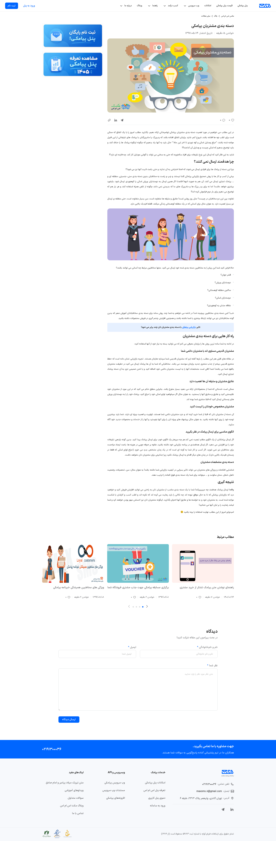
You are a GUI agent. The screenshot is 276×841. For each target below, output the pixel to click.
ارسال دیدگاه (69, 719)
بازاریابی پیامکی (189, 327)
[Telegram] (223, 809)
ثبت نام (11, 6)
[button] (109, 120)
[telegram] (122, 120)
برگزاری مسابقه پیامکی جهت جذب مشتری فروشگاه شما (138, 587)
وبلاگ (139, 5)
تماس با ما (78, 813)
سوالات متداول (76, 798)
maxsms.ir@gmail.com (209, 791)
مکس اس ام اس (227, 16)
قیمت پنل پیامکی (224, 5)
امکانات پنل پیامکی (155, 783)
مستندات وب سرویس (113, 790)
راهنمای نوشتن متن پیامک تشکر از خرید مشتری (207, 587)
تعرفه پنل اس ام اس (154, 790)
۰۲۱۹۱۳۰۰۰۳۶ (51, 749)
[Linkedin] (232, 809)
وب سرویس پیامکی (114, 783)
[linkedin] (116, 120)
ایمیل (132, 647)
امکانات (207, 5)
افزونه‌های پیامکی (115, 798)
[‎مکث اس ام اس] (265, 6)
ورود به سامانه (157, 806)
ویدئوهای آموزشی (74, 790)
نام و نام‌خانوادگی (207, 647)
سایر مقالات (205, 16)
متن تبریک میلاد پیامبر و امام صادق (65, 783)
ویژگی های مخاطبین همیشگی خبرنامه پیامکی (78, 587)
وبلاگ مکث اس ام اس (72, 806)
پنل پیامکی (243, 5)
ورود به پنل (29, 6)
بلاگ (215, 16)
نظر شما (212, 666)
